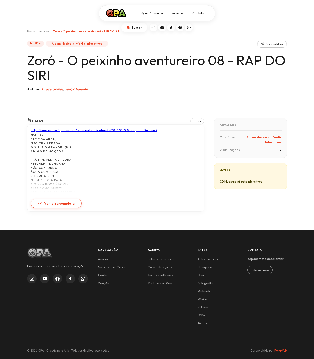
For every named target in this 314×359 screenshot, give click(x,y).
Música (202, 299)
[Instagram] (153, 27)
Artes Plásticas (208, 259)
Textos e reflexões (160, 275)
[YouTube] (162, 27)
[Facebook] (180, 27)
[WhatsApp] (189, 27)
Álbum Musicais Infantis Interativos (77, 43)
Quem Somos (150, 13)
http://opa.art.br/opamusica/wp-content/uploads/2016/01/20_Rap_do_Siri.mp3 (94, 130)
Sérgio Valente (76, 89)
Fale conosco (260, 269)
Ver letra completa (59, 203)
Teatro (202, 323)
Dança (202, 275)
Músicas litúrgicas (160, 267)
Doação (103, 283)
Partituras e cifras (160, 283)
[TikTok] (171, 27)
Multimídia (204, 291)
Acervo (103, 259)
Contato (198, 13)
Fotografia (205, 283)
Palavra (203, 307)
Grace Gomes (52, 89)
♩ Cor (197, 121)
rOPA (201, 315)
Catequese (205, 267)
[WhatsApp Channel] (83, 278)
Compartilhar (274, 44)
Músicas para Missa (111, 267)
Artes (176, 13)
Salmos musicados (161, 259)
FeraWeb (280, 350)
